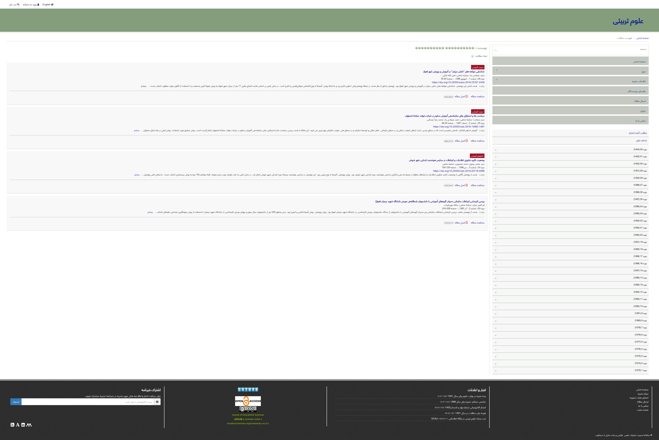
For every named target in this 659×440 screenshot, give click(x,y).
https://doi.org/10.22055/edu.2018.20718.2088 (458, 170)
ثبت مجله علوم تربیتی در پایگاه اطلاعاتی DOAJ (458, 418)
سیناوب (599, 435)
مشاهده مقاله (477, 96)
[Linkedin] (22, 425)
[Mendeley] (28, 425)
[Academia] (17, 425)
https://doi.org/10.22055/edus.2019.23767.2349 (458, 82)
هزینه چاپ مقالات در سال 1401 (470, 413)
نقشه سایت (642, 409)
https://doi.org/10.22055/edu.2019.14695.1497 (458, 126)
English (47, 4)
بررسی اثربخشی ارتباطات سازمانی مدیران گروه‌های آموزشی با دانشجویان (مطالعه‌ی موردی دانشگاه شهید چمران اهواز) (429, 201)
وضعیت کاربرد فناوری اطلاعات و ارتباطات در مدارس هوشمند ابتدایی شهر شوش (446, 160)
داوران (643, 111)
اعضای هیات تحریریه (639, 397)
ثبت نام (13, 4)
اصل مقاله (455, 96)
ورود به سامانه (30, 4)
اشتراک (16, 401)
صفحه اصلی (643, 38)
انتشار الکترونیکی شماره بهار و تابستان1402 (465, 407)
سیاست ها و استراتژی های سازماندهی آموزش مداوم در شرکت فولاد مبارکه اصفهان (444, 115)
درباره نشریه (643, 393)
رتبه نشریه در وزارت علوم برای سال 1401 (467, 396)
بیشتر (143, 85)
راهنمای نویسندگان (637, 91)
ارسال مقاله (640, 101)
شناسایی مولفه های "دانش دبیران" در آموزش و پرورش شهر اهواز (453, 71)
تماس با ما (641, 120)
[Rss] (12, 425)
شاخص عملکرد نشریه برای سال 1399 (468, 401)
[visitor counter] (248, 389)
